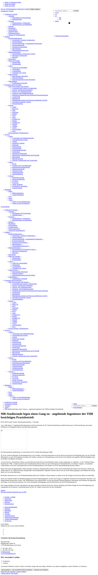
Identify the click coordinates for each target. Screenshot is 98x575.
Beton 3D (15, 109)
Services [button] (7, 134)
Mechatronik (16, 98)
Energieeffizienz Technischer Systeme (23, 54)
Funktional (6, 561)
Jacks (14, 117)
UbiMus (14, 126)
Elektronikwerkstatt (18, 177)
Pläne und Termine (14, 256)
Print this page (5, 492)
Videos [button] (10, 200)
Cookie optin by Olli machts (9, 573)
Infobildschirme (17, 19)
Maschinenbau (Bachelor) (20, 76)
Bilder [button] (10, 191)
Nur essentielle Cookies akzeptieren (22, 570)
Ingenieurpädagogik (18, 45)
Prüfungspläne (16, 64)
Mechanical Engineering (19, 55)
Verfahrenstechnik (17, 172)
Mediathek (8, 385)
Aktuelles (11, 211)
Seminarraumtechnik (18, 179)
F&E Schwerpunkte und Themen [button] (18, 86)
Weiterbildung (12, 277)
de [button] (56, 16)
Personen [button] (11, 21)
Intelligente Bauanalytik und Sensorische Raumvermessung (30, 95)
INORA (14, 114)
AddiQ (14, 107)
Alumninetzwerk (10, 516)
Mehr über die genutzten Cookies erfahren (13, 571)
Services (7, 330)
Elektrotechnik (16, 146)
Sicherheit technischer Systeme (21, 102)
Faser (14, 131)
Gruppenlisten (16, 71)
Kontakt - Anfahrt (10, 497)
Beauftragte (11, 28)
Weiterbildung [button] (12, 81)
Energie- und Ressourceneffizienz (22, 90)
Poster (10, 198)
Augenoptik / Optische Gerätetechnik (23, 40)
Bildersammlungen (18, 193)
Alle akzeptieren (6, 570)
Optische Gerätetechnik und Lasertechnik (24, 160)
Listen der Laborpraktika (19, 67)
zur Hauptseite (5, 206)
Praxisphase (12, 59)
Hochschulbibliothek (11, 507)
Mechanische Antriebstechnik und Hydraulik (25, 155)
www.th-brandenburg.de (8, 553)
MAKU (14, 121)
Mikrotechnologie (17, 159)
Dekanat (10, 26)
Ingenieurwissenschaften (19, 47)
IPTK (14, 116)
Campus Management (11, 519)
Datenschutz (8, 500)
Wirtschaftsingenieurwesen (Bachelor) (23, 79)
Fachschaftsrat (12, 30)
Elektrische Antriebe (18, 143)
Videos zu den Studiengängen (21, 201)
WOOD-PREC (17, 129)
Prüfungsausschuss (14, 33)
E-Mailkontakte (5, 552)
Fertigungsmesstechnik (19, 150)
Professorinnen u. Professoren (21, 23)
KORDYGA (16, 119)
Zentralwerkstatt (17, 188)
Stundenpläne (16, 62)
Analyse (5, 563)
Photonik (15, 57)
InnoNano (15, 112)
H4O (13, 110)
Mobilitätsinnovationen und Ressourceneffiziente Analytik (29, 100)
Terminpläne (16, 69)
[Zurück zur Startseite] (15, 9)
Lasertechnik (16, 97)
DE (60, 18)
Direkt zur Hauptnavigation (13, 2)
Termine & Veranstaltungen (16, 35)
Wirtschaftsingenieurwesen (20, 50)
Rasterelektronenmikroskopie (21, 167)
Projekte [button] (10, 105)
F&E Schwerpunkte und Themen (18, 282)
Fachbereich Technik (7, 11)
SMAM (14, 124)
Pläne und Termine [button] (14, 61)
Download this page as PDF (17, 492)
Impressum (8, 499)
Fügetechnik (16, 152)
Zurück (3, 490)
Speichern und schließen (41, 570)
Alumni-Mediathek (18, 195)
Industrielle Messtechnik (19, 153)
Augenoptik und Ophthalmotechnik (23, 138)
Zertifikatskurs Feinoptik (19, 83)
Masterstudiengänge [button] (14, 52)
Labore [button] (10, 66)
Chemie (14, 141)
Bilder (10, 387)
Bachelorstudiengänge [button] (15, 38)
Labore (10, 261)
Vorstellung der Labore (19, 73)
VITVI (14, 128)
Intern (57, 21)
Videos (10, 395)
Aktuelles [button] (11, 16)
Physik (14, 164)
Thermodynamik (17, 171)
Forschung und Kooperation (13, 280)
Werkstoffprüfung (17, 103)
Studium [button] (7, 36)
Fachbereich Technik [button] (11, 14)
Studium (7, 232)
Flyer (10, 196)
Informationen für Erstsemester (21, 18)
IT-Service (15, 183)
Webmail (7, 509)
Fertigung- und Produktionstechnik (22, 93)
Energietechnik (16, 148)
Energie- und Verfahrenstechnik (21, 91)
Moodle (7, 512)
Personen (11, 217)
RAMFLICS (16, 122)
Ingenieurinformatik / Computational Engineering (27, 43)
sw (56, 14)
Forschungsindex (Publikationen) (18, 133)
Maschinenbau (16, 48)
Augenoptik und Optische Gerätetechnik (24, 88)
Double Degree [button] (13, 74)
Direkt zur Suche (10, 6)
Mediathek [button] (8, 189)
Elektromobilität (17, 42)
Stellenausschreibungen (12, 517)
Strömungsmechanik (18, 169)
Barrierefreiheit (9, 504)
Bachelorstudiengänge (15, 234)
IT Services (8, 521)
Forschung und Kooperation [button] (13, 85)
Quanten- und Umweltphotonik (21, 165)
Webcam (7, 502)
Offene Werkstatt (17, 184)
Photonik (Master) (17, 78)
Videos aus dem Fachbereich (21, 203)
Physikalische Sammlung (19, 186)
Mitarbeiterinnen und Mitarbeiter (22, 24)
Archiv (7, 407)
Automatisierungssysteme (20, 140)
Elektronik (15, 145)
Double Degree (13, 270)
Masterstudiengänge (14, 248)
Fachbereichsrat (13, 31)
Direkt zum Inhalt (10, 4)
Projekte (10, 301)
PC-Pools (15, 181)
